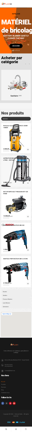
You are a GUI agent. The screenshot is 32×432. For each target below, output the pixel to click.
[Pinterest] (10, 403)
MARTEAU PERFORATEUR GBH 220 (13, 225)
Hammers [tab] (5, 119)
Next (29, 63)
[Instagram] (6, 403)
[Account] (16, 429)
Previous (25, 63)
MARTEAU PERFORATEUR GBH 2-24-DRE (15, 259)
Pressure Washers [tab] (7, 299)
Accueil (3, 382)
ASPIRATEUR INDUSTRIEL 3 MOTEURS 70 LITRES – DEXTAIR (15, 159)
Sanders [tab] (5, 295)
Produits (3, 384)
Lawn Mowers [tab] (6, 303)
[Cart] (26, 429)
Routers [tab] (5, 292)
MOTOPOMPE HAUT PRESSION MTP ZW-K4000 (15, 193)
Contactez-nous (5, 393)
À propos (3, 387)
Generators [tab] (6, 307)
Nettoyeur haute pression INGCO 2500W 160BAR (15, 127)
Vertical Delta (18, 414)
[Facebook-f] (2, 403)
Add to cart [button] (28, 149)
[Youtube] (14, 403)
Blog (2, 390)
